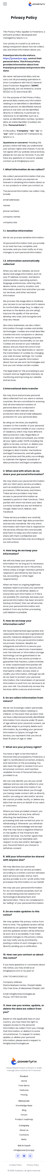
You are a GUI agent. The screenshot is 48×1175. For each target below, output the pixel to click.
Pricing (24, 1094)
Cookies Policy (15, 1165)
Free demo (24, 1085)
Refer (24, 1139)
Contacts (24, 1134)
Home (24, 1080)
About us (24, 1130)
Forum (24, 1114)
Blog (24, 1110)
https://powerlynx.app (15, 58)
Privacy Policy (33, 1165)
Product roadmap (24, 1119)
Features (24, 1090)
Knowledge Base (24, 1105)
